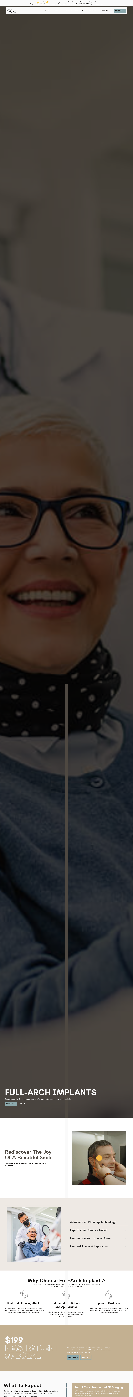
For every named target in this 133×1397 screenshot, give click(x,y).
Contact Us (92, 11)
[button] (57, 11)
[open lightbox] (99, 1158)
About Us (47, 11)
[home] (11, 11)
